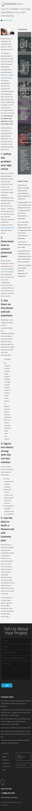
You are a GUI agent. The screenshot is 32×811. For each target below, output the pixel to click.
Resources (6, 763)
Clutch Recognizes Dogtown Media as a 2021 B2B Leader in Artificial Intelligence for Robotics (24, 67)
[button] (26, 4)
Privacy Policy (4, 805)
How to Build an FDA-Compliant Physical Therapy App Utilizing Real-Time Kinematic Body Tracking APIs (24, 256)
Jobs (3, 770)
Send (7, 685)
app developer (6, 228)
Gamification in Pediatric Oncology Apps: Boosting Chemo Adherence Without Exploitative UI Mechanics (16, 703)
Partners (5, 760)
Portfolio (5, 754)
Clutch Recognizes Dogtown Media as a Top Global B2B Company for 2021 (24, 45)
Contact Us (6, 766)
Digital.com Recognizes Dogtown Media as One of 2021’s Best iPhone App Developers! (24, 114)
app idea (7, 564)
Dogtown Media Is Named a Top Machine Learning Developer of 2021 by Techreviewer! (24, 91)
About (4, 757)
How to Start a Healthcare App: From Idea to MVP (24, 244)
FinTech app (6, 272)
